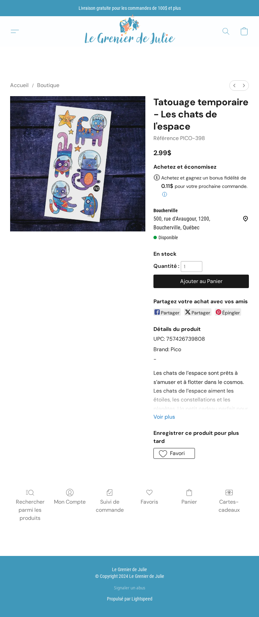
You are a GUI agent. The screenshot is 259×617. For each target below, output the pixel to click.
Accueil (19, 85)
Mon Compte (70, 501)
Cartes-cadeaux (229, 505)
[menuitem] (234, 85)
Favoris (149, 501)
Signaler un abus (129, 588)
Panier (189, 501)
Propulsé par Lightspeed (129, 598)
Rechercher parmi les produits (30, 510)
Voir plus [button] (164, 416)
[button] (129, 31)
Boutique (48, 85)
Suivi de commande (110, 505)
